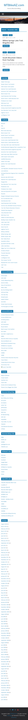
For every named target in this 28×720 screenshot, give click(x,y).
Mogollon (5, 35)
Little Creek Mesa (5, 246)
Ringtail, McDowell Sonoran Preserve (10, 196)
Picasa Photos (4, 469)
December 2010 (5, 578)
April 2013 (3, 536)
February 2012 (4, 552)
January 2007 (4, 683)
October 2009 (4, 609)
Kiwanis (3, 166)
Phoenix (4, 52)
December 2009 (5, 604)
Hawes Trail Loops (5, 82)
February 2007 (4, 680)
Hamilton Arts (4, 380)
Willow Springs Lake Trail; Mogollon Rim (13, 41)
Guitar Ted (3, 405)
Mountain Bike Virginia (6, 489)
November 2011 (5, 559)
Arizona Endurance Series (7, 315)
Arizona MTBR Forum (6, 317)
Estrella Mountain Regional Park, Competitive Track (13, 147)
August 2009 (4, 614)
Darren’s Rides (4, 282)
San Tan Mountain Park (6, 198)
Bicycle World (4, 326)
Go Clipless (3, 402)
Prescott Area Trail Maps (7, 348)
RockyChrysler (4, 297)
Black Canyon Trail (5, 93)
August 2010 (4, 585)
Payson (10, 35)
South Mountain (11, 52)
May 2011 (3, 569)
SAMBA (3, 353)
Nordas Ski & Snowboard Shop (8, 385)
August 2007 (4, 668)
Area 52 (3, 128)
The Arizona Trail (5, 364)
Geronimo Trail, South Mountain (9, 91)
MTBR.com (3, 439)
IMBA (2, 437)
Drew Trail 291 (4, 227)
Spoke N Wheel (4, 299)
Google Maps (4, 462)
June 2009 (3, 619)
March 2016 (4, 526)
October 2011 (4, 562)
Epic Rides (3, 331)
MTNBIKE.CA (4, 496)
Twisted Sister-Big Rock (6, 210)
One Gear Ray (4, 294)
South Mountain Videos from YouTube (12, 58)
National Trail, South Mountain (8, 89)
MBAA (2, 336)
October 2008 (4, 638)
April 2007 (3, 676)
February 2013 (4, 540)
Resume (3, 123)
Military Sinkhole (5, 231)
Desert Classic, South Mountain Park (10, 98)
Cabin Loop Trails (5, 222)
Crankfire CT (4, 485)
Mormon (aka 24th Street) (7, 177)
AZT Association (5, 324)
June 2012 (3, 545)
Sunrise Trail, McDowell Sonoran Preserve (11, 205)
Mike (5, 37)
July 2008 (3, 645)
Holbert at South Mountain (7, 217)
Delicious (3, 455)
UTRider (3, 429)
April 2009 (3, 623)
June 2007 (3, 673)
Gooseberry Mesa (5, 241)
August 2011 (4, 566)
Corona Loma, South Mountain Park (9, 140)
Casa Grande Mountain (6, 137)
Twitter (3, 471)
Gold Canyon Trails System (7, 86)
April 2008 (3, 652)
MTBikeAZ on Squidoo (6, 345)
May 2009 (3, 621)
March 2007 (4, 678)
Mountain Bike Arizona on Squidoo (9, 338)
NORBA (3, 442)
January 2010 (4, 602)
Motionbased (4, 464)
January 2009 (4, 630)
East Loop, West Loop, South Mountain (10, 145)
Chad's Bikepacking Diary (7, 280)
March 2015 (4, 531)
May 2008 (3, 649)
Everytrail (3, 457)
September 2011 (5, 564)
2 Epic (2, 395)
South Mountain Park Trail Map (8, 96)
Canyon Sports (4, 377)
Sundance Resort (5, 250)
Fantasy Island (4, 255)
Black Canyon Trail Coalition (8, 329)
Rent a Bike (4, 350)
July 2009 (3, 616)
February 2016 (4, 529)
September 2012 (5, 543)
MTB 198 (3, 417)
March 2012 (4, 550)
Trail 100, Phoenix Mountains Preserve (10, 208)
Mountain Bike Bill (5, 487)
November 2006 (5, 687)
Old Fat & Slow (4, 292)
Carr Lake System (5, 224)
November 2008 (5, 635)
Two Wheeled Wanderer (7, 426)
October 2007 (4, 664)
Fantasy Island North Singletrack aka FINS (11, 108)
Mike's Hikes (4, 287)
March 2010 (4, 597)
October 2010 (4, 583)
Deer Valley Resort (5, 238)
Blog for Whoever (5, 375)
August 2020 (4, 524)
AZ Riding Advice (5, 319)
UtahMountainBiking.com (7, 515)
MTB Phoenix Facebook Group (8, 343)
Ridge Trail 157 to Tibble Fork (8, 248)
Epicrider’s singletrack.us (7, 334)
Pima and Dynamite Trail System (9, 191)
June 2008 (3, 647)
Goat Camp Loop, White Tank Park (9, 154)
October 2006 (4, 690)
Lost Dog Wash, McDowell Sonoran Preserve (11, 168)
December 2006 (5, 685)
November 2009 (5, 607)
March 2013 (4, 538)
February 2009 (4, 628)
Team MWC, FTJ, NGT (6, 421)
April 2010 (3, 595)
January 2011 (4, 576)
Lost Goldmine (4, 171)
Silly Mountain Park (5, 201)
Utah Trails (3, 265)
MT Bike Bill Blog (5, 414)
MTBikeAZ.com (14, 5)
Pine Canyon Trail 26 (6, 260)
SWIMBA (3, 511)
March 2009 (4, 626)
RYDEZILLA (3, 506)
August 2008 (4, 642)
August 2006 (4, 694)
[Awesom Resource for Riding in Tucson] (6, 367)
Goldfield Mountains (6, 159)
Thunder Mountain (5, 253)
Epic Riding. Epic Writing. (7, 398)
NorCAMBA (3, 501)
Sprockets (3, 301)
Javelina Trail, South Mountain (8, 163)
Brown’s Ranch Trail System (7, 84)
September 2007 (5, 666)
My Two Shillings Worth (6, 290)
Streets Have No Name (6, 304)
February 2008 (4, 657)
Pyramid (3, 193)
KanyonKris (4, 410)
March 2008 (4, 654)
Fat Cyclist (3, 400)
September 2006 (5, 692)
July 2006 (3, 697)
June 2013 (3, 533)
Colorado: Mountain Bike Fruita (8, 482)
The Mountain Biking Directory (8, 513)
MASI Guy (3, 412)
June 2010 (3, 590)
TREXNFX (3, 424)
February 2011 (4, 574)
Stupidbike (3, 419)
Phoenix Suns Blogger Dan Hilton (9, 387)
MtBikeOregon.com (5, 492)
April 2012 (3, 547)
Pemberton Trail (5, 186)
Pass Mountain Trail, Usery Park (8, 110)
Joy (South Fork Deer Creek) (7, 243)
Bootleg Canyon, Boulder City (8, 220)
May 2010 (3, 593)
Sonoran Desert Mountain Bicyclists (9, 357)
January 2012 (4, 555)
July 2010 (3, 588)
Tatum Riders (4, 360)
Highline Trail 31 (5, 112)
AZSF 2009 (3, 278)
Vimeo (2, 474)
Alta (2, 126)
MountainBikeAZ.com (6, 341)
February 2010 (4, 600)
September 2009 (5, 612)
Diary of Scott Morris (6, 285)
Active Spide (4, 275)
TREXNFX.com (4, 446)
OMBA (2, 504)
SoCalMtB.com (4, 508)
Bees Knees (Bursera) (6, 105)
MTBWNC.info (4, 494)
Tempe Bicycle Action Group (8, 362)
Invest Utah (4, 382)
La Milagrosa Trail (5, 115)
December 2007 (5, 661)
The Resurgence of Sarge (7, 306)
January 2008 (4, 659)
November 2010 (5, 581)
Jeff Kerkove (4, 407)
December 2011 (5, 557)
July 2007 (3, 671)
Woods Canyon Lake (6, 236)
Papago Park (4, 182)
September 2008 (5, 640)
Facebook (3, 460)
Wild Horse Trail (5, 103)
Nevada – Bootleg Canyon (7, 499)
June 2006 (3, 699)
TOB (2, 267)
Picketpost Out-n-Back (6, 101)
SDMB (2, 355)
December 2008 (5, 633)
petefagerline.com (5, 444)
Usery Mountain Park (6, 212)
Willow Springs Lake (6, 234)
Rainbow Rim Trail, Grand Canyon (9, 262)
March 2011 (4, 571)
